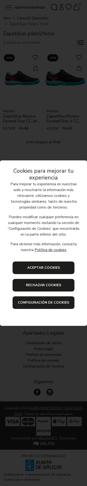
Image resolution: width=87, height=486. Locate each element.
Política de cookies (50, 250)
